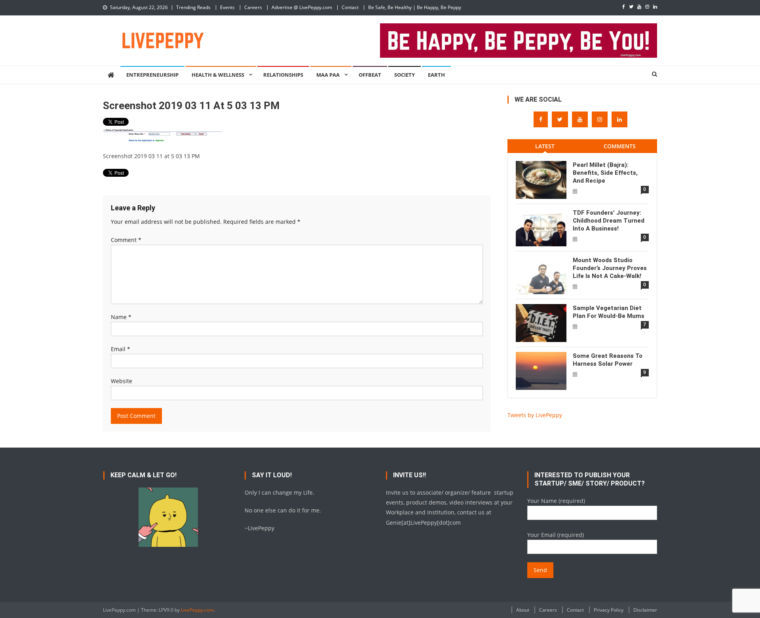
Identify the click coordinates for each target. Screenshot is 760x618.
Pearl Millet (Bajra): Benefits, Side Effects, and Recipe (605, 172)
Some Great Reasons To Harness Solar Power (607, 359)
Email (120, 349)
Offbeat (370, 74)
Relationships (283, 74)
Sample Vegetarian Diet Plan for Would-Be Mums (608, 311)
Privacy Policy (608, 610)
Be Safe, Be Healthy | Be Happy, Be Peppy (414, 7)
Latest (545, 146)
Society (404, 74)
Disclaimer (645, 610)
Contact (350, 7)
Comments (620, 146)
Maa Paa (328, 74)
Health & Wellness (218, 74)
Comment (126, 240)
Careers (253, 7)
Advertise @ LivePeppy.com (302, 7)
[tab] (544, 146)
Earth (436, 74)
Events (227, 7)
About (522, 610)
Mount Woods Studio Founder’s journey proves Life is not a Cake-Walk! (610, 268)
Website (121, 381)
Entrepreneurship (152, 74)
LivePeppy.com (197, 610)
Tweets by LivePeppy (534, 415)
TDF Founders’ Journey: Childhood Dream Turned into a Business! (608, 220)
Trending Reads (193, 7)
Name (121, 317)
